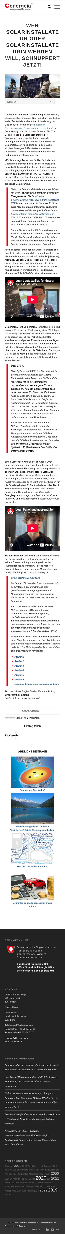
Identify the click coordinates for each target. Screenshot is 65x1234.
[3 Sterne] (10, 718)
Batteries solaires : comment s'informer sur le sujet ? (32, 1064)
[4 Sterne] (12, 718)
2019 (53, 1190)
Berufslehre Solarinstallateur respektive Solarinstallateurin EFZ (35, 200)
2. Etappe (30, 1179)
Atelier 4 (19, 670)
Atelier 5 (19, 675)
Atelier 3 (19, 665)
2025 (36, 1190)
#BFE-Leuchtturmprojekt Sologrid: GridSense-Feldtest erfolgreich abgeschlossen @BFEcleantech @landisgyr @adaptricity (30, 1186)
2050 (55, 1173)
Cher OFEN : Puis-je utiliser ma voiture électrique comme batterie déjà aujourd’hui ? (31, 1102)
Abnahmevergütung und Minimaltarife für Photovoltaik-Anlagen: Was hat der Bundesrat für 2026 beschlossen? (30, 1140)
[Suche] (47, 7)
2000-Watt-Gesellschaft (32, 1166)
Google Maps (11, 1007)
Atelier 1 (19, 656)
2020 (41, 1178)
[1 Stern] (6, 718)
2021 (55, 1178)
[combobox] (29, 101)
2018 (18, 1165)
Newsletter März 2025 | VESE (20, 1130)
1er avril (47, 1166)
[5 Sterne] (14, 718)
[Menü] (55, 7)
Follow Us (36, 1230)
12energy (9, 1166)
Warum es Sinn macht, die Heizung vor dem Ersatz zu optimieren (32, 1081)
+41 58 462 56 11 (26, 1029)
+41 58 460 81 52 (26, 1032)
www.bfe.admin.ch (13, 1041)
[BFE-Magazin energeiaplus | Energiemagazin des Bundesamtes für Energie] (27, 7)
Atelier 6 (19, 679)
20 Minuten (15, 1179)
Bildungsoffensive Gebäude (25, 577)
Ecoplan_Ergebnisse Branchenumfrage (36, 684)
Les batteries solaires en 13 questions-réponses (32, 1069)
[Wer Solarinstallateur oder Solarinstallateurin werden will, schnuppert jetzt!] (32, 86)
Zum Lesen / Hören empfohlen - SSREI (25, 1076)
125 (48, 1179)
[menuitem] (47, 7)
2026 (7, 1179)
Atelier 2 (19, 661)
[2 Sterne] (8, 718)
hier (45, 224)
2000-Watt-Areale (25, 1191)
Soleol (48, 151)
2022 (44, 1190)
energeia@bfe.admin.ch (16, 1038)
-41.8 (23, 1179)
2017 (7, 1194)
